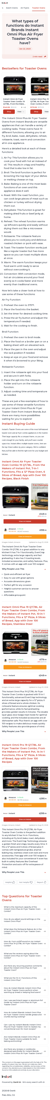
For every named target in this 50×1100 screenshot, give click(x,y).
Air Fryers (25, 8)
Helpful (8, 882)
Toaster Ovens (38, 8)
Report (40, 882)
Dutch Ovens (12, 8)
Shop (9, 112)
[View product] (14, 94)
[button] (45, 57)
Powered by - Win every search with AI (23, 1082)
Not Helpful (24, 882)
